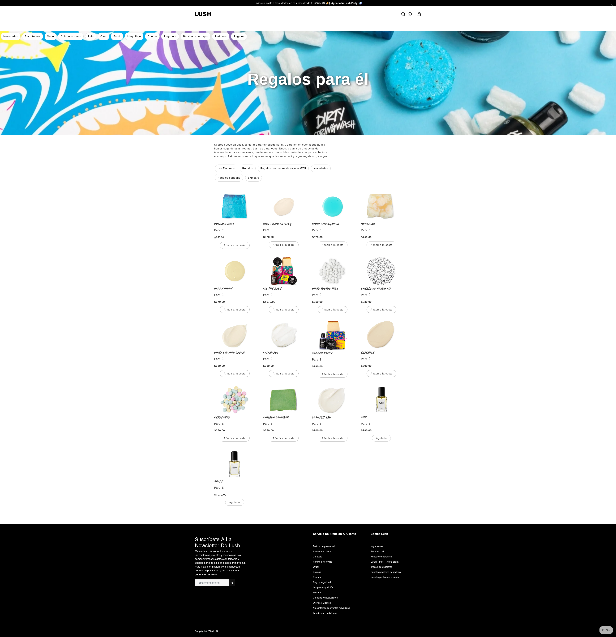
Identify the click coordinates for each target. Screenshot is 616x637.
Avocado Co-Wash (276, 417)
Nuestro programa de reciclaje (386, 571)
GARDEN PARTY (322, 353)
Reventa (317, 577)
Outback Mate (224, 224)
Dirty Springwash (325, 224)
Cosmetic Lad (321, 417)
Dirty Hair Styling (277, 224)
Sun (364, 417)
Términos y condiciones (325, 613)
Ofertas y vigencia (322, 602)
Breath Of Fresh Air (376, 288)
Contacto (317, 556)
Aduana (317, 592)
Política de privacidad (324, 546)
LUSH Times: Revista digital (385, 561)
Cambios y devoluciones (325, 597)
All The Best (272, 288)
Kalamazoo (271, 352)
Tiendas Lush (378, 551)
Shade (218, 481)
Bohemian (368, 224)
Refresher (222, 417)
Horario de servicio (322, 561)
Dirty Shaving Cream (229, 352)
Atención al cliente (322, 551)
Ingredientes (377, 546)
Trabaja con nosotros (381, 566)
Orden (316, 566)
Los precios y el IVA (323, 587)
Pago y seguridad (322, 582)
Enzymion (368, 352)
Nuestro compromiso (381, 556)
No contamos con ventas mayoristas (331, 607)
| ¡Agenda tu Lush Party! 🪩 (345, 3)
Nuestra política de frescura (385, 577)
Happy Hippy (223, 288)
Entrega (317, 571)
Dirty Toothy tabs (325, 288)
